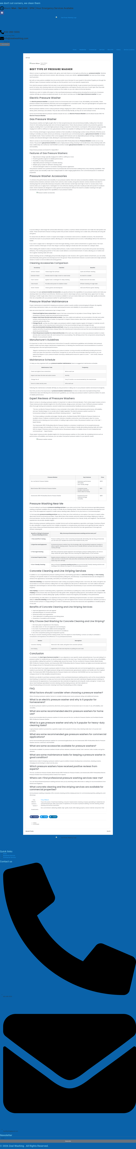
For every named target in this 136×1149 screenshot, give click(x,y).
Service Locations (129, 49)
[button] (34, 816)
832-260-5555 (12, 32)
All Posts (28, 57)
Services (101, 49)
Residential (82, 49)
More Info (110, 49)
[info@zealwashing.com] (2, 38)
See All (108, 831)
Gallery (118, 49)
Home (74, 49)
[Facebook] (2, 13)
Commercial (92, 49)
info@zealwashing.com (16, 38)
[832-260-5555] (2, 32)
